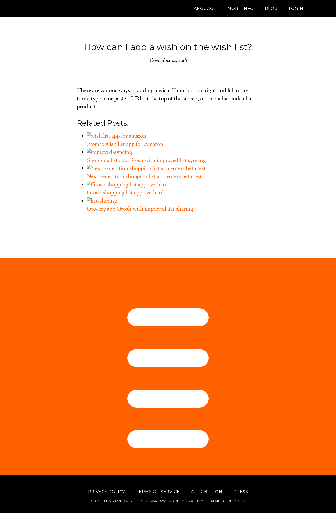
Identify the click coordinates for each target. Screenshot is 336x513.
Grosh (72, 8)
